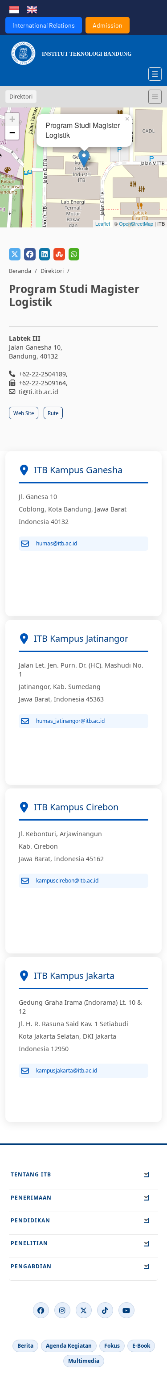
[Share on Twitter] (14, 254)
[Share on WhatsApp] (74, 254)
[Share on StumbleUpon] (59, 254)
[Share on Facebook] (30, 254)
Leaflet (102, 223)
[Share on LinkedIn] (44, 254)
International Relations (43, 25)
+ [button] (12, 119)
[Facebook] (41, 1310)
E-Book (141, 1345)
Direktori (52, 271)
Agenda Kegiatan (69, 1345)
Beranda (20, 271)
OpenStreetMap (136, 223)
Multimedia (83, 1361)
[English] (32, 9)
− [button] (12, 132)
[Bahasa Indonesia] (14, 9)
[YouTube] (126, 1310)
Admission (107, 25)
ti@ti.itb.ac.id (38, 392)
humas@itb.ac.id (56, 543)
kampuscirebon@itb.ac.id (67, 880)
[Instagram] (62, 1310)
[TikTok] (105, 1310)
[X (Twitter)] (84, 1310)
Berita (25, 1345)
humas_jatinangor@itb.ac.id (70, 721)
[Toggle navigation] (155, 97)
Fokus (112, 1345)
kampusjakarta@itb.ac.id (66, 1070)
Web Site (23, 413)
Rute (53, 413)
